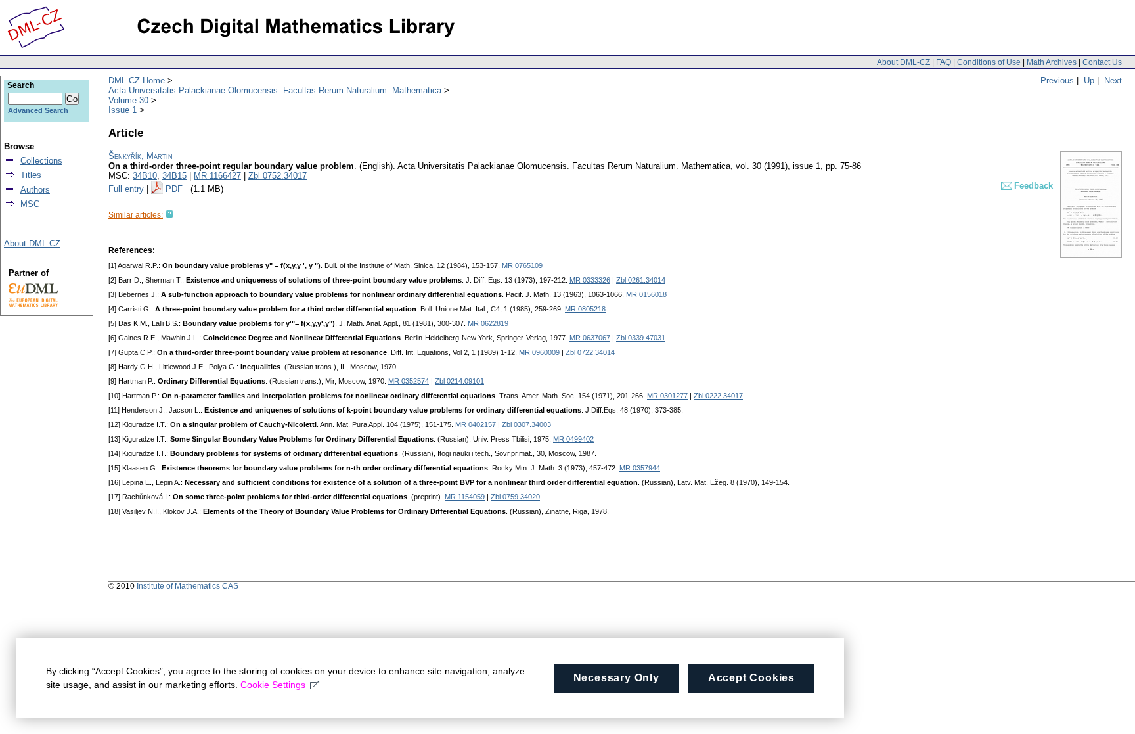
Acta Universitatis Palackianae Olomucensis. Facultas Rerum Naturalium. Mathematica (274, 90)
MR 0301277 (667, 396)
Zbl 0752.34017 (277, 176)
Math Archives (1052, 62)
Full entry (126, 189)
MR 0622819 (488, 323)
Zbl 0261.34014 (640, 280)
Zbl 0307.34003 (526, 424)
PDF (175, 189)
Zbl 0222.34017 (718, 396)
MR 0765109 (522, 265)
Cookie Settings (272, 684)
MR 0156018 (646, 294)
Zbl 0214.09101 (459, 381)
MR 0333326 (589, 280)
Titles (30, 175)
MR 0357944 (639, 468)
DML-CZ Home (136, 80)
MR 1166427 (217, 176)
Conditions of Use (989, 62)
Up (1089, 80)
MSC (29, 204)
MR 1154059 (465, 497)
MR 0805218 (585, 309)
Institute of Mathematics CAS (187, 586)
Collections (41, 161)
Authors (35, 190)
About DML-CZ (903, 62)
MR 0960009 (539, 352)
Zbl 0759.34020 (515, 497)
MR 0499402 (573, 439)
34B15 (174, 176)
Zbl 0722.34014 (590, 352)
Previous (1057, 80)
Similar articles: (135, 214)
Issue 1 (122, 110)
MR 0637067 (589, 338)
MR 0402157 (475, 424)
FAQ (943, 62)
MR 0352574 (408, 381)
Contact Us (1102, 62)
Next (1113, 80)
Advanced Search (38, 110)
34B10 (145, 176)
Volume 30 (128, 100)
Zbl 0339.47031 (640, 338)
